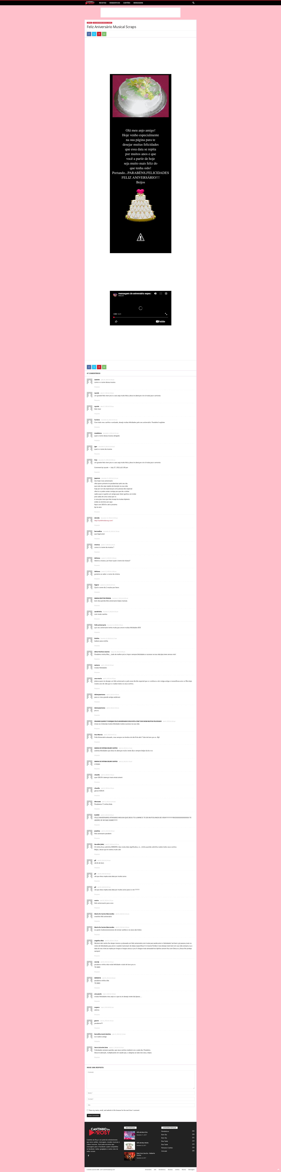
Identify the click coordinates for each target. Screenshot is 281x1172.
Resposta (97, 387)
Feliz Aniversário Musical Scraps (102, 22)
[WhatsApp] (104, 34)
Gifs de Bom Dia (142, 1132)
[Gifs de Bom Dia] (129, 1135)
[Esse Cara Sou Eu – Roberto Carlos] (129, 1156)
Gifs (155, 1169)
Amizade (164, 1151)
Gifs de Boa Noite (142, 1143)
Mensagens (138, 3)
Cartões (126, 3)
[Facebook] (89, 34)
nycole (96, 393)
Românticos (165, 1131)
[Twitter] (94, 34)
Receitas (102, 3)
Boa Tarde (164, 1141)
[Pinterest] (99, 34)
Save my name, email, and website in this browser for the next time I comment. (114, 1110)
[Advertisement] (140, 12)
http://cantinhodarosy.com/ (103, 520)
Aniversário (148, 1169)
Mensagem (191, 1169)
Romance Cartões (167, 1148)
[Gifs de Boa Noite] (129, 1146)
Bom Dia (164, 1134)
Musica (89, 22)
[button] (193, 2)
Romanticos (115, 3)
